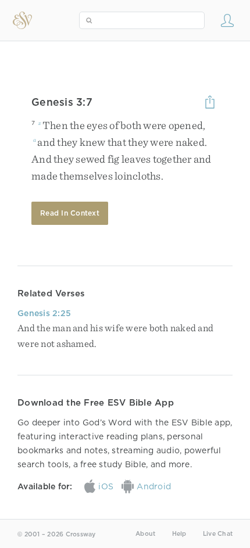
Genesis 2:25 (44, 313)
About (145, 534)
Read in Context (69, 213)
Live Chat (218, 534)
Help (179, 534)
